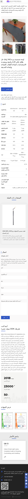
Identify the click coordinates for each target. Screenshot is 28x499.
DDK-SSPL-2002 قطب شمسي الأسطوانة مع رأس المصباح (14, 232)
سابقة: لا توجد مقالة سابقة (6, 95)
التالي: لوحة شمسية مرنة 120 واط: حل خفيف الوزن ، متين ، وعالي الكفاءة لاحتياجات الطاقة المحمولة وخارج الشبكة (13, 97)
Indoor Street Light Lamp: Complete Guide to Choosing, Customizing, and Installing (12, 451)
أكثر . (5, 456)
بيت (26, 6)
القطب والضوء (20, 6)
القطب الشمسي (12, 6)
